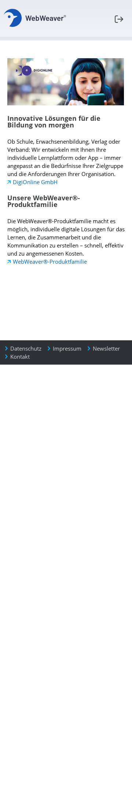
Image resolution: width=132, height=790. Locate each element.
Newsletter (106, 348)
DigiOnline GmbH (35, 182)
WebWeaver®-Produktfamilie (50, 261)
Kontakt (20, 356)
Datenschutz (25, 348)
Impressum (67, 348)
